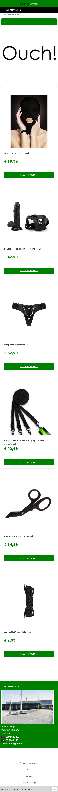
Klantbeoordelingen (29, 782)
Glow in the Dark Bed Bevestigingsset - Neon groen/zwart (25, 442)
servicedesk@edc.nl (12, 743)
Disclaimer (29, 769)
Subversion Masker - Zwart (16, 153)
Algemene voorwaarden (29, 763)
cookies (29, 789)
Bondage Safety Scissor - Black (18, 536)
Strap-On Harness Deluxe (16, 344)
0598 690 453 (12, 736)
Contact (29, 776)
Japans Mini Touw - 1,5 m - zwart (19, 632)
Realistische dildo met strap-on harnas (22, 248)
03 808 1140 (11, 740)
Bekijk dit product (29, 175)
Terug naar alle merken (12, 15)
